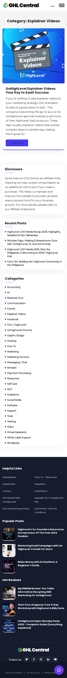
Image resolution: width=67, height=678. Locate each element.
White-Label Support (19, 437)
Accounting (13, 287)
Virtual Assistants (16, 432)
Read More (17, 142)
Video (10, 426)
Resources (13, 378)
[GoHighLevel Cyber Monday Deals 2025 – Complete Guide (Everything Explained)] (8, 625)
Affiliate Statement (22, 209)
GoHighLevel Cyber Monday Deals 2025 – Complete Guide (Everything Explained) (40, 624)
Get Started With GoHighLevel (11, 499)
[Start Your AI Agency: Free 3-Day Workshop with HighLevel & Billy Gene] (8, 609)
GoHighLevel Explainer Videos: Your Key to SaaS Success (31, 90)
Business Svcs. (15, 297)
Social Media (14, 399)
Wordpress (13, 442)
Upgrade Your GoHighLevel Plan (48, 499)
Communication (16, 303)
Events (11, 308)
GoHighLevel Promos (19, 330)
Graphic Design (15, 335)
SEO (9, 389)
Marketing (13, 351)
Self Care (12, 383)
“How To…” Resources (45, 477)
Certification (40, 491)
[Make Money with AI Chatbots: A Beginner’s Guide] (8, 566)
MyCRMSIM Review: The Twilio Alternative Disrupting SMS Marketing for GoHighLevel (36, 592)
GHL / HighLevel (16, 324)
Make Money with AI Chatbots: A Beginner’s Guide (37, 563)
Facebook (12, 319)
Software (12, 405)
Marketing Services (18, 357)
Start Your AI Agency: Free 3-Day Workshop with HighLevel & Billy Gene (41, 606)
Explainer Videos (16, 314)
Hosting (11, 340)
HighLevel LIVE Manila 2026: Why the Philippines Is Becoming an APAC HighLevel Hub (32, 253)
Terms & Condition (14, 672)
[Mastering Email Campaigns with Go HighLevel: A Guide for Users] (8, 550)
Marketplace (9, 477)
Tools (10, 416)
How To (11, 346)
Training (11, 421)
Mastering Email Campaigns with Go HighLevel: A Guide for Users (40, 547)
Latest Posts (8, 484)
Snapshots (13, 394)
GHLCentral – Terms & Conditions (45, 510)
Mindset (11, 367)
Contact (6, 491)
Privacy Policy (33, 672)
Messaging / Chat (17, 362)
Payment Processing (19, 373)
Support (11, 410)
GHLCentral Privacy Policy (15, 508)
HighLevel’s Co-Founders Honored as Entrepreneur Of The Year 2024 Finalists (41, 533)
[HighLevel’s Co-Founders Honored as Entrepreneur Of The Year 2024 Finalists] (8, 534)
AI (8, 292)
